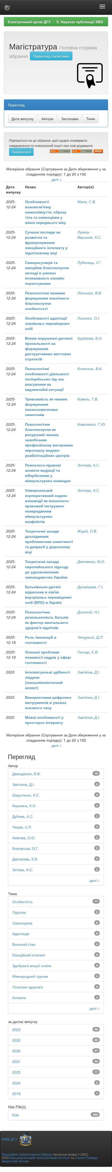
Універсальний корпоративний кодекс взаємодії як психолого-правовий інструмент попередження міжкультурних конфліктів (47, 506)
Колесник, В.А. (89, 368)
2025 (16, 1072)
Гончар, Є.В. (87, 652)
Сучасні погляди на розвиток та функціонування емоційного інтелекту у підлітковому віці (46, 242)
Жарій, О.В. (87, 531)
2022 (16, 1040)
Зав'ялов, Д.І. (88, 672)
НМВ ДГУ (10, 1139)
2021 (16, 1061)
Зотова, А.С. (88, 465)
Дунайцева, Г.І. (90, 586)
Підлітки (19, 912)
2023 (16, 1029)
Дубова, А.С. (23, 816)
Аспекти (19, 997)
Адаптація (20, 933)
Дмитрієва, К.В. (25, 859)
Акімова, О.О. (23, 837)
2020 (16, 1050)
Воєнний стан (23, 944)
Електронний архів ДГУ (29, 21)
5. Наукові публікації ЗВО (80, 21)
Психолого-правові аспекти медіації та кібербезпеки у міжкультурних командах (48, 472)
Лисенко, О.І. (88, 318)
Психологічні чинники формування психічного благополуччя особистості (47, 300)
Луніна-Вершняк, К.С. (89, 234)
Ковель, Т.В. (87, 399)
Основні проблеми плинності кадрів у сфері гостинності (48, 657)
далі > (57, 179)
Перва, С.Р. (22, 827)
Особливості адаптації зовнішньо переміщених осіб (47, 323)
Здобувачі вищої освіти (31, 965)
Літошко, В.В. (89, 292)
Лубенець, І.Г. (89, 262)
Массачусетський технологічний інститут (40, 1157)
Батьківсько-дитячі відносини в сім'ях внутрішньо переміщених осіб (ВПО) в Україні (48, 594)
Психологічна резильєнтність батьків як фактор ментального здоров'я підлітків (47, 619)
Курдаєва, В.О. (90, 338)
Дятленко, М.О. (91, 561)
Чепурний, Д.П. (90, 637)
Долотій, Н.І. (88, 611)
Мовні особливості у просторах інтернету (44, 720)
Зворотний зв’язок (15, 1161)
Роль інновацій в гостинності (41, 639)
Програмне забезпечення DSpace (27, 1154)
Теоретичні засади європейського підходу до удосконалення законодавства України (47, 569)
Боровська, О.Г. (25, 848)
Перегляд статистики (51, 56)
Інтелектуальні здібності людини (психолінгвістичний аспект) (47, 679)
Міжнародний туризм (30, 976)
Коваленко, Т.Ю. (91, 424)
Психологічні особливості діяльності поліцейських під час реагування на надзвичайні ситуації (47, 379)
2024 (16, 1082)
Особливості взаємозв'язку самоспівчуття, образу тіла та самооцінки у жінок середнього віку (45, 212)
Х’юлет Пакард (86, 1157)
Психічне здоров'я (27, 986)
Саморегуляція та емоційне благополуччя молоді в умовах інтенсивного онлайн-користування (47, 273)
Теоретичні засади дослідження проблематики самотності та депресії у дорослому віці (49, 541)
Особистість (22, 901)
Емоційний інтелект (28, 954)
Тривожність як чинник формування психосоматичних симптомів (46, 406)
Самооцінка (22, 922)
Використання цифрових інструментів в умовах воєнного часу (48, 702)
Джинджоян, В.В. (26, 773)
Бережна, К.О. (24, 805)
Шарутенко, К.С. (26, 795)
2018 (16, 1093)
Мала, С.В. (86, 201)
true (15, 1114)
